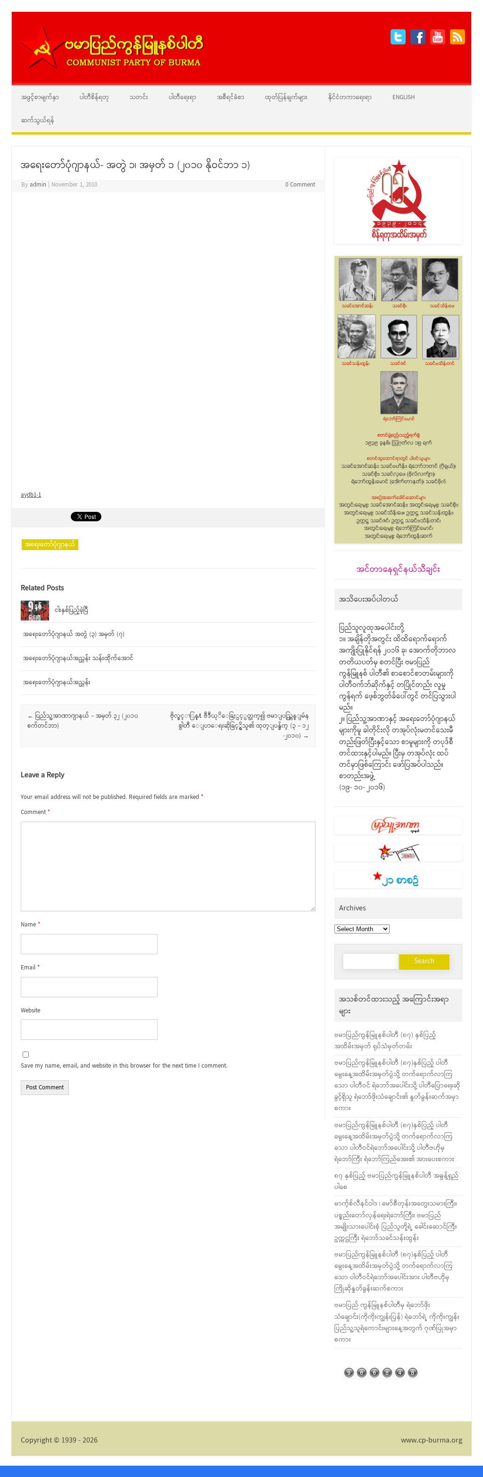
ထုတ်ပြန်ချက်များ (286, 97)
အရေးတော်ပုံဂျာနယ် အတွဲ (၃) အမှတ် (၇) (74, 634)
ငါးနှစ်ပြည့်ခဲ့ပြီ (71, 610)
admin (38, 185)
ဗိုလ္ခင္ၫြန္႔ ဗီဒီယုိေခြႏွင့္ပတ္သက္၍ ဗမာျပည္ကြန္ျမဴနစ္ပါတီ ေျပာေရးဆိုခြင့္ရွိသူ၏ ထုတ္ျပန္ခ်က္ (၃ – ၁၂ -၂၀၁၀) (239, 726)
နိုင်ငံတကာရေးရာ (350, 97)
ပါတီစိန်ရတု (94, 97)
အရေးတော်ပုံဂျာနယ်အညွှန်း (57, 683)
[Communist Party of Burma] (112, 68)
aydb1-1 (31, 495)
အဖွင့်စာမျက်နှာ (40, 97)
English (403, 97)
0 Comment (300, 185)
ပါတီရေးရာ (182, 97)
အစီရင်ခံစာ (230, 97)
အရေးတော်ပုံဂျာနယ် (50, 545)
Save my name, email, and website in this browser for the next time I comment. (124, 1066)
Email (30, 968)
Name (30, 925)
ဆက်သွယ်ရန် (37, 121)
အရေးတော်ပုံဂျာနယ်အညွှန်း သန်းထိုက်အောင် (78, 658)
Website (30, 1011)
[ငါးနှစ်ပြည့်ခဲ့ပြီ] (35, 619)
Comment (35, 812)
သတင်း (139, 97)
